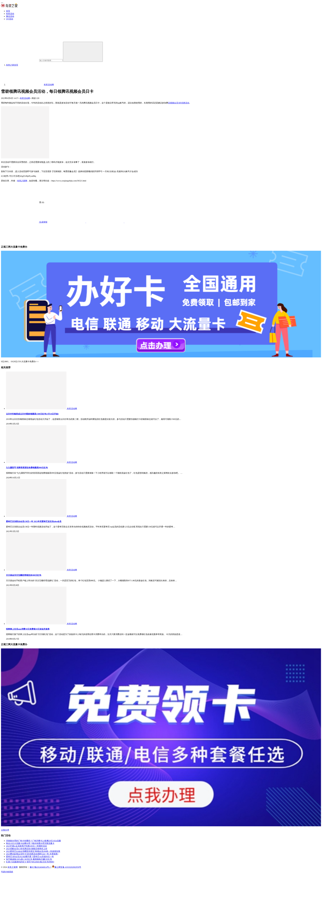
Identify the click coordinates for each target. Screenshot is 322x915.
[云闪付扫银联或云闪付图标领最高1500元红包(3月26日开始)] (36, 408)
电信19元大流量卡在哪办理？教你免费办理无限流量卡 (30, 843)
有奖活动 (10, 14)
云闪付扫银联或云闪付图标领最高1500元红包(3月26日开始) (32, 414)
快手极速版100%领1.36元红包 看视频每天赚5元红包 (29, 859)
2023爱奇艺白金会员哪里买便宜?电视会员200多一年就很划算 (33, 851)
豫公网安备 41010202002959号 (67, 867)
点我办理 (5, 830)
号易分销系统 (7, 872)
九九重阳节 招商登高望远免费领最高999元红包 (27, 467)
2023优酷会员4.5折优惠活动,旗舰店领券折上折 (26, 849)
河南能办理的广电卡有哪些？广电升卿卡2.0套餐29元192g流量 (33, 841)
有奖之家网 (22, 181)
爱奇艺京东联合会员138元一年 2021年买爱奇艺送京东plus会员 (33, 521)
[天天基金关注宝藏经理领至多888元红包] (36, 570)
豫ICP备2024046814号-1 (40, 867)
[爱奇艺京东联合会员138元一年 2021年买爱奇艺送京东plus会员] (36, 516)
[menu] (2, 2)
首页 (8, 11)
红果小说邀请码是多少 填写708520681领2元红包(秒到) (30, 862)
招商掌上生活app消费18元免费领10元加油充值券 (28, 629)
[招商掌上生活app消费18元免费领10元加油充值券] (36, 624)
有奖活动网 (25, 98)
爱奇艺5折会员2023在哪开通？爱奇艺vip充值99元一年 (30, 856)
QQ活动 (9, 19)
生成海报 (43, 222)
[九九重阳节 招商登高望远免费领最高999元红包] (36, 462)
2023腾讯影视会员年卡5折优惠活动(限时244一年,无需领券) (32, 854)
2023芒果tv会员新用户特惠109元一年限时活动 (26, 846)
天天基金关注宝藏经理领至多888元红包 (23, 575)
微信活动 (10, 16)
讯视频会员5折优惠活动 (178, 103)
